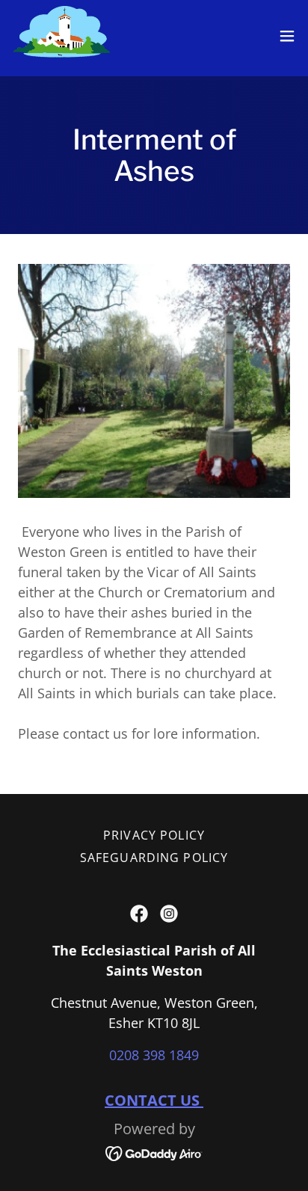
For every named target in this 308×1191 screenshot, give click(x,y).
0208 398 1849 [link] (154, 1055)
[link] (61, 36)
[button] (287, 36)
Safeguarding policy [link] (154, 857)
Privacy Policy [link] (154, 835)
